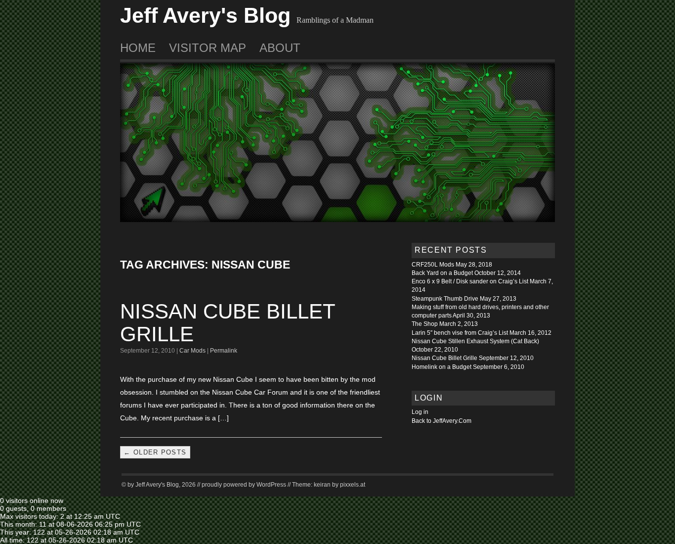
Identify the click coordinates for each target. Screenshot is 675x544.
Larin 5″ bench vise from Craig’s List (460, 333)
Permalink (223, 351)
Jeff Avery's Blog (205, 15)
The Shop (425, 324)
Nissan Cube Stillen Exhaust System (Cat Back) (475, 341)
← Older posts (155, 452)
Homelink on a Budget (441, 367)
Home (138, 47)
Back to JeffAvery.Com (441, 421)
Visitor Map (207, 47)
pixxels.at (352, 485)
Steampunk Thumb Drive (445, 299)
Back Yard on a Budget (442, 273)
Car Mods (192, 351)
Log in (420, 412)
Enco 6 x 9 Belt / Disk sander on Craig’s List (470, 281)
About (279, 47)
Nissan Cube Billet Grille (227, 323)
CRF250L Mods (433, 265)
